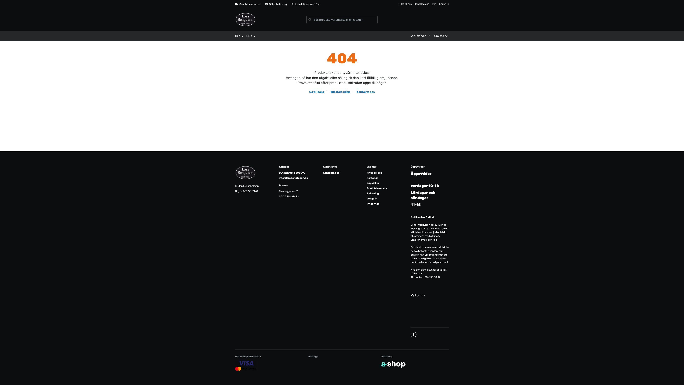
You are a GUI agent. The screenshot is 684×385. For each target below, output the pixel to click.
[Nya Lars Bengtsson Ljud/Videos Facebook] (413, 334)
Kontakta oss (421, 4)
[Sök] (310, 19)
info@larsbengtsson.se (293, 177)
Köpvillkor (373, 183)
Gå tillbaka (316, 92)
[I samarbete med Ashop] (393, 364)
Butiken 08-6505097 (292, 172)
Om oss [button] (439, 36)
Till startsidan (340, 92)
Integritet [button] (373, 203)
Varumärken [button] (418, 36)
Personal (372, 177)
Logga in (444, 4)
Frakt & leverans (377, 188)
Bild (237, 36)
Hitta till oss (405, 4)
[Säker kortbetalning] (246, 366)
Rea (434, 4)
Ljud (249, 36)
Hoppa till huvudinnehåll (340, 4)
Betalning (373, 193)
